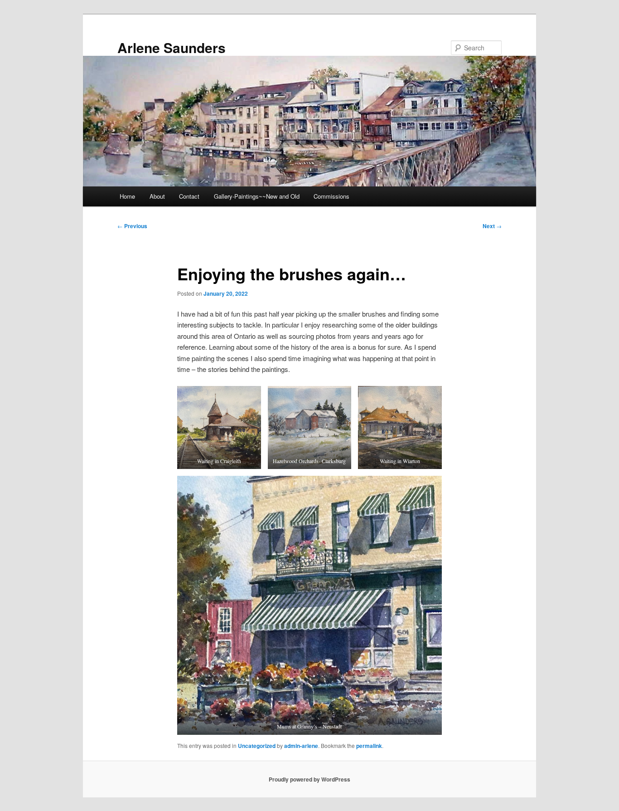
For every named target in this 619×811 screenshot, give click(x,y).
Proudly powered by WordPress (309, 779)
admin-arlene (301, 746)
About (157, 196)
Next (492, 226)
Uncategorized (257, 746)
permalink (369, 746)
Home (127, 196)
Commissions (331, 196)
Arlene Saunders (171, 47)
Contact (189, 196)
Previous (132, 226)
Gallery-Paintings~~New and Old (257, 196)
